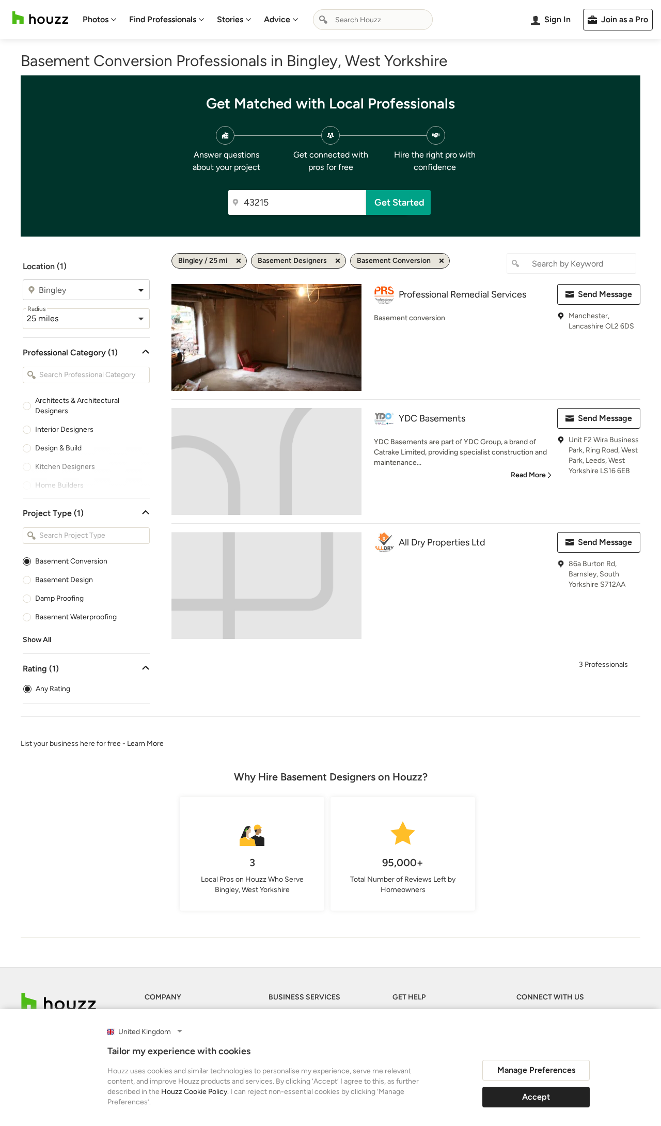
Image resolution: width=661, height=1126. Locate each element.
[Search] (323, 19)
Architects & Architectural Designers (77, 405)
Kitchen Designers (65, 466)
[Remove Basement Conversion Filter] (441, 260)
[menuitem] (99, 19)
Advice (277, 19)
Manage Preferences (536, 1070)
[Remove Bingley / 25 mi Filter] (238, 260)
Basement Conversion (71, 561)
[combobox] (373, 19)
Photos (95, 19)
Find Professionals (162, 19)
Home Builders (59, 485)
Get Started (399, 202)
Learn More (145, 743)
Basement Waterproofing (76, 617)
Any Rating (53, 688)
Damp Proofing (59, 598)
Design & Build (58, 448)
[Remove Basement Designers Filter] (337, 260)
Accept (536, 1097)
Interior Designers (64, 429)
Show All (37, 639)
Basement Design (64, 579)
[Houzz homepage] (40, 17)
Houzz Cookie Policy (194, 1091)
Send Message (605, 294)
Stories (230, 19)
